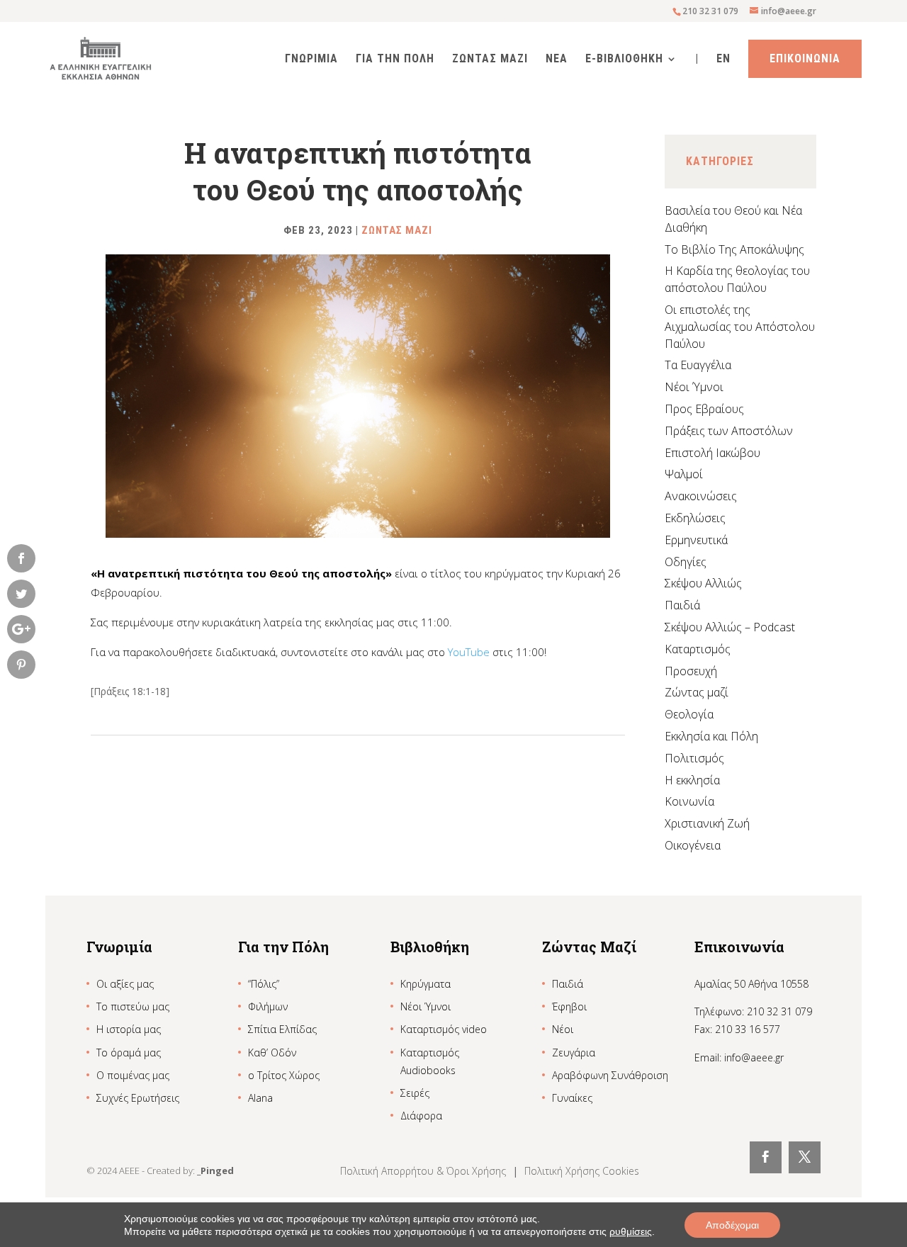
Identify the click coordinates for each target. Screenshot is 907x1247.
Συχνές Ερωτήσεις (137, 1098)
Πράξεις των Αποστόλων (729, 431)
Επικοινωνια (805, 58)
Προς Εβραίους (704, 409)
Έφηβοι (569, 1006)
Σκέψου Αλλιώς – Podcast (730, 627)
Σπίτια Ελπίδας (282, 1029)
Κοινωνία (689, 801)
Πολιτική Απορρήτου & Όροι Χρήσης (424, 1171)
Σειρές (414, 1093)
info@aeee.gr (754, 1057)
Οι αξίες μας (125, 984)
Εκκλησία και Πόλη (711, 736)
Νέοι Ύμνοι (694, 387)
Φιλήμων (268, 1006)
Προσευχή (691, 671)
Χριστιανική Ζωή (707, 823)
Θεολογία (689, 714)
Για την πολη (395, 59)
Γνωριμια (311, 59)
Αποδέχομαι (732, 1225)
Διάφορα (421, 1115)
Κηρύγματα (425, 984)
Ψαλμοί (684, 474)
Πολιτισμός (694, 758)
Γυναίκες (572, 1098)
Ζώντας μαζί (696, 692)
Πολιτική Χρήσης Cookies (581, 1171)
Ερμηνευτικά (696, 540)
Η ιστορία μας (128, 1029)
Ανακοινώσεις (701, 496)
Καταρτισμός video (443, 1029)
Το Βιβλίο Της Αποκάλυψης (734, 249)
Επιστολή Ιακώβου (712, 453)
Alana (260, 1098)
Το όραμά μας (128, 1052)
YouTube (469, 652)
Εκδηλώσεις (695, 518)
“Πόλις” (263, 984)
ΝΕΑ (557, 59)
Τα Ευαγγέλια (698, 365)
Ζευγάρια (573, 1052)
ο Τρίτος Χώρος (284, 1075)
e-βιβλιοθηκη (624, 59)
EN (723, 59)
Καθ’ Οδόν (272, 1052)
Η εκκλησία (692, 780)
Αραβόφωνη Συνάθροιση (610, 1075)
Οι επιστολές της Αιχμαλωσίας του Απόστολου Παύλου (740, 326)
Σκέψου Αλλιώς (703, 583)
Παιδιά (682, 605)
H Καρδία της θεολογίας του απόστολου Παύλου (737, 279)
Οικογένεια (693, 845)
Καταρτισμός (698, 649)
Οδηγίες (685, 562)
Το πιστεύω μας (132, 1006)
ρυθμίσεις (630, 1231)
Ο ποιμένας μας (132, 1075)
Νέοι (562, 1029)
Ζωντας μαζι (396, 230)
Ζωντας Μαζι (490, 59)
